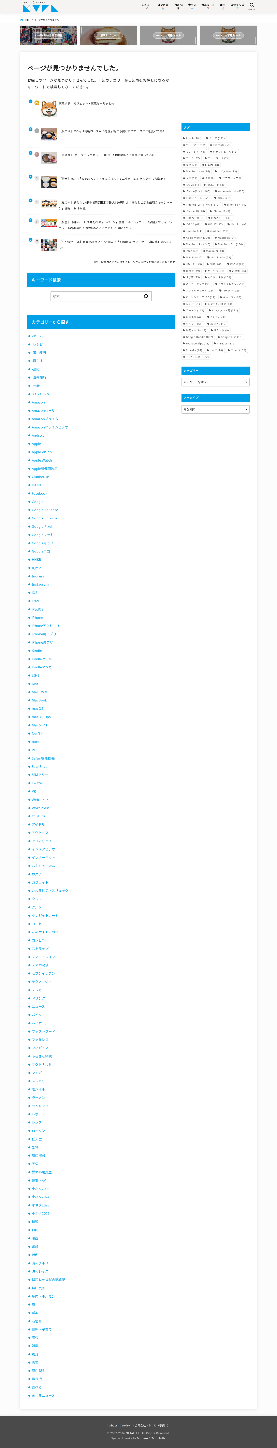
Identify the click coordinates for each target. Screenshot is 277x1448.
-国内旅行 (39, 353)
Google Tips (232, 337)
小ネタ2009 (40, 1189)
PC (34, 750)
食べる (37, 1387)
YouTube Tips (197, 343)
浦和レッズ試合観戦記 (48, 1280)
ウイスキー (227, 171)
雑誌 (35, 1354)
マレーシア (195, 151)
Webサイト (40, 799)
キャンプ (232, 297)
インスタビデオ (43, 849)
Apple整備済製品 (45, 468)
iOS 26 (193, 224)
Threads (226, 343)
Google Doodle (199, 337)
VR (34, 791)
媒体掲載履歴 (42, 1172)
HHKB (36, 559)
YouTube (39, 816)
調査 (35, 1338)
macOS (37, 708)
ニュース (38, 1006)
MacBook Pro (230, 244)
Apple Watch (42, 460)
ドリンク (38, 998)
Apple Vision (42, 452)
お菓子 (37, 874)
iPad (35, 601)
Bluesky (194, 350)
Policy (126, 1425)
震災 (35, 1362)
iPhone (37, 617)
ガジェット (40, 882)
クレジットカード (45, 915)
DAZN (36, 485)
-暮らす (37, 361)
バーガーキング (198, 284)
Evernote (222, 145)
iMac (192, 251)
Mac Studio (220, 257)
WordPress (41, 808)
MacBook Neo (198, 171)
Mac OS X (39, 692)
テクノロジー (42, 982)
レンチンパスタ (220, 304)
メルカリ (38, 1081)
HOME (27, 20)
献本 (35, 1313)
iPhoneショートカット (202, 204)
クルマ (37, 899)
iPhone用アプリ (44, 634)
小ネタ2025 (40, 1205)
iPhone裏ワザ (42, 642)
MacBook (39, 700)
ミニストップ (232, 178)
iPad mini (219, 231)
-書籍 (36, 369)
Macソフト (40, 725)
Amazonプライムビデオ (50, 427)
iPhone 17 (237, 204)
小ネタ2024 (40, 1197)
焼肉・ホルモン (43, 1296)
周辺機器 (38, 1155)
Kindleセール (42, 659)
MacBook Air (198, 244)
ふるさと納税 (42, 1056)
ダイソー (194, 324)
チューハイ (195, 145)
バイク (37, 1015)
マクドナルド (42, 1064)
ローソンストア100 (200, 297)
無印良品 (38, 1288)
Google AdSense (45, 510)
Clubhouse (40, 477)
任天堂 (37, 1139)
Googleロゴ (41, 551)
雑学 (35, 1346)
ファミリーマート (200, 290)
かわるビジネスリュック (50, 890)
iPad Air (194, 231)
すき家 (193, 277)
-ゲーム (37, 336)
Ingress (38, 576)
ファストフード (43, 1031)
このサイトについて (47, 932)
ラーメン (38, 1097)
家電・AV (39, 1180)
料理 (35, 1222)
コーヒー (38, 924)
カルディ (218, 317)
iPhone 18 (195, 211)
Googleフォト (43, 535)
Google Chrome (44, 518)
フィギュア (40, 1048)
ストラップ (40, 948)
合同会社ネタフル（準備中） (152, 1425)
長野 (191, 165)
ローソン (38, 1131)
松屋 (216, 264)
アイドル (38, 824)
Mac (35, 684)
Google (37, 502)
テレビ (37, 990)
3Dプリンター (42, 394)
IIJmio (36, 568)
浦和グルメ (40, 1263)
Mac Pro (194, 257)
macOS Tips (41, 717)
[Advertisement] (215, 87)
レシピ (193, 304)
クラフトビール (225, 151)
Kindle (37, 650)
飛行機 (37, 1379)
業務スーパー (196, 330)
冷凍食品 (194, 317)
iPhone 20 (194, 218)
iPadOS (37, 609)
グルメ (37, 907)
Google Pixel (42, 526)
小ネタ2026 (40, 1213)
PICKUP (216, 185)
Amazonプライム (45, 419)
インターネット (43, 857)
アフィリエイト (43, 841)
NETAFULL (133, 1433)
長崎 (210, 178)
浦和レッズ (40, 1271)
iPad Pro (239, 224)
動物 (35, 1147)
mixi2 (216, 350)
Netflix (37, 733)
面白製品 (38, 1371)
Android (38, 435)
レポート (38, 1114)
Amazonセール (43, 410)
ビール (194, 138)
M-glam (142, 1438)
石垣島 (37, 1321)
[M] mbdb (158, 1438)
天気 (35, 1164)
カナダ (217, 138)
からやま (216, 271)
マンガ (37, 1073)
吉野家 (239, 271)
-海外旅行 (39, 377)
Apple (36, 443)
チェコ (193, 158)
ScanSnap (39, 766)
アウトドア (40, 833)
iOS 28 (192, 185)
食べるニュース (43, 1395)
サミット (221, 330)
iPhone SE (221, 218)
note (35, 741)
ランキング (40, 1106)
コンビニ (38, 940)
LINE (36, 675)
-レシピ (37, 344)
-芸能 (36, 386)
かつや (193, 271)
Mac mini (215, 251)
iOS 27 (215, 224)
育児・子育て (42, 1329)
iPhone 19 (221, 211)
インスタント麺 (225, 310)
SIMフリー (40, 775)
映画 (35, 1238)
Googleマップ (43, 543)
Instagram (40, 584)
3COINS (218, 324)
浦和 (35, 1255)
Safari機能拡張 (43, 758)
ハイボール (40, 1023)
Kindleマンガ (42, 667)
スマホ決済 (40, 965)
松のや (237, 264)
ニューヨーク (219, 158)
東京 (191, 178)
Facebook (39, 493)
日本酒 (212, 165)
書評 (35, 1246)
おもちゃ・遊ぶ (43, 866)
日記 (35, 1230)
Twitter (37, 783)
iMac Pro (194, 264)
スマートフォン (43, 957)
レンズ (37, 1122)
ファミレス (40, 1039)
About (113, 1425)
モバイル (38, 1089)
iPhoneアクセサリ (46, 626)
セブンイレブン (43, 973)
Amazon (38, 402)
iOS (34, 592)
